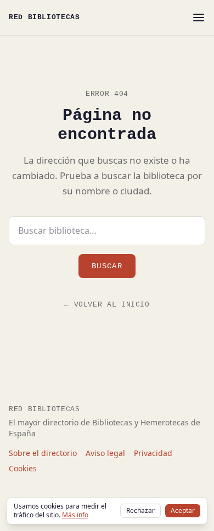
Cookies (23, 468)
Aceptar (183, 510)
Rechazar (140, 510)
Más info (75, 515)
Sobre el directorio (43, 453)
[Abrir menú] (199, 17)
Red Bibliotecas (44, 17)
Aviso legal (105, 453)
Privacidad (153, 453)
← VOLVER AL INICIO (107, 305)
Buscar (107, 266)
